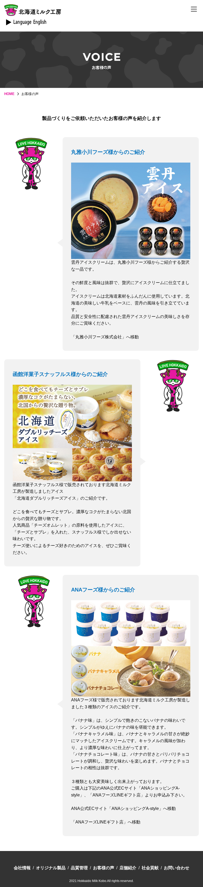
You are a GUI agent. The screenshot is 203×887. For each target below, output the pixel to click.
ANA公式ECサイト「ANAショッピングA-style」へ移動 (123, 808)
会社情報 (22, 868)
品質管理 (79, 868)
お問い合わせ (176, 868)
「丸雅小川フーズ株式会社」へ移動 (105, 337)
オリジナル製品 (51, 868)
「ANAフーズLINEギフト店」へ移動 (105, 822)
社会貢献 (150, 868)
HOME (9, 94)
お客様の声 (103, 868)
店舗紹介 (127, 868)
